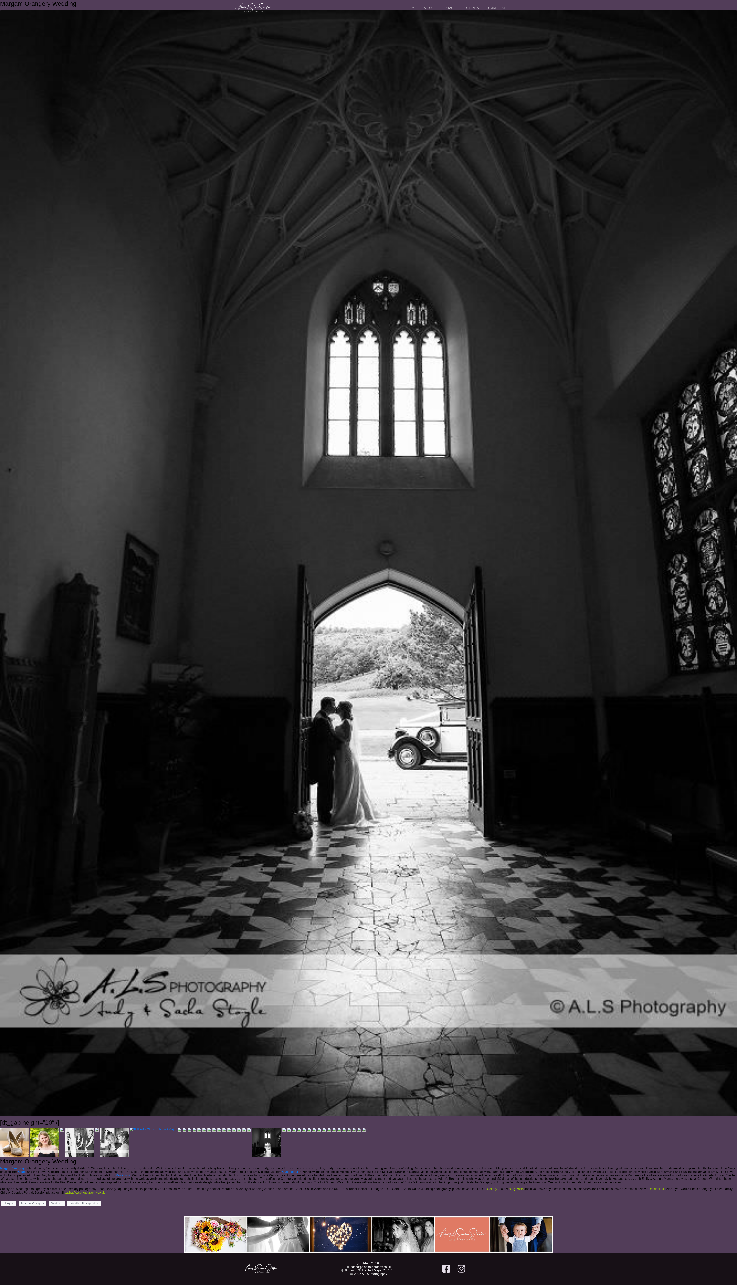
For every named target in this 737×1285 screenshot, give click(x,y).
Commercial (496, 8)
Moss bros (123, 1175)
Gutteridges (290, 1171)
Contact (448, 8)
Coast (22, 1171)
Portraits (471, 8)
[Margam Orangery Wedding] (368, 562)
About (429, 8)
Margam (8, 1203)
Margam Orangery (12, 1168)
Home (411, 8)
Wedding (56, 1203)
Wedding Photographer (84, 1203)
